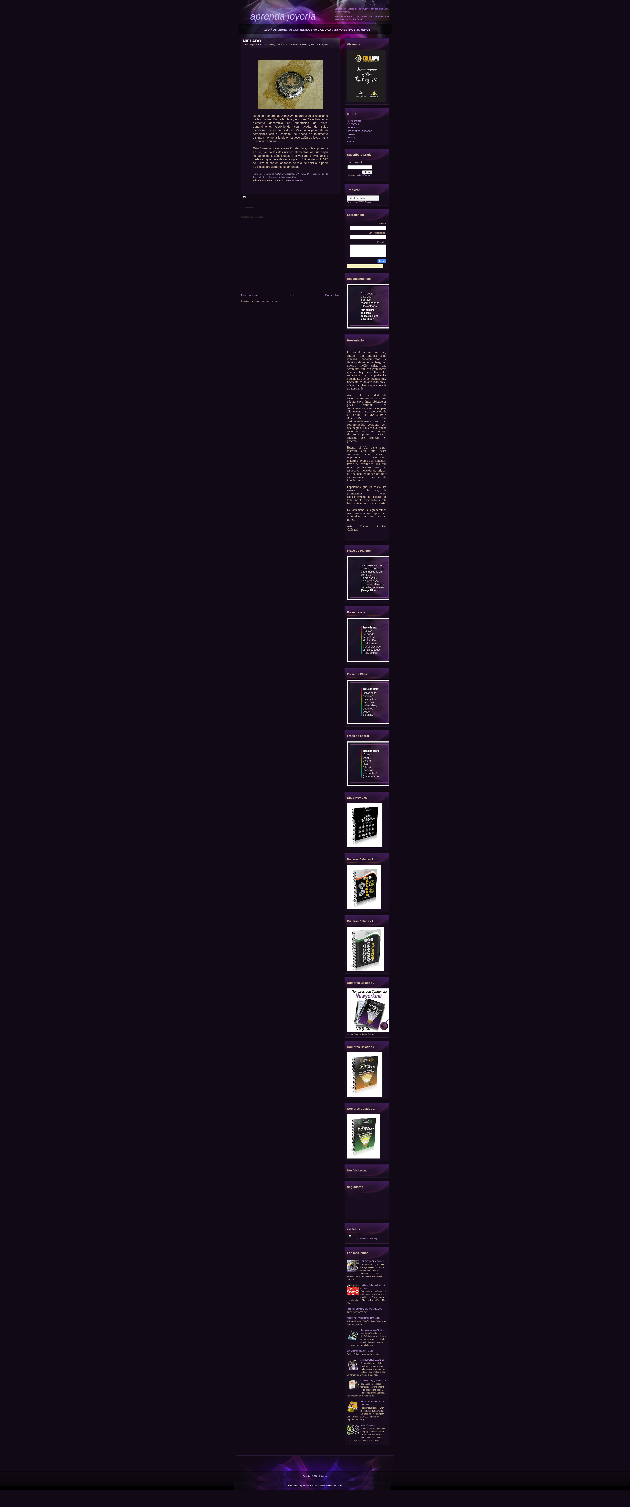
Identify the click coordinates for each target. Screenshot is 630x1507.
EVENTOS (351, 138)
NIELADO (252, 41)
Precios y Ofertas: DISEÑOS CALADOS (364, 1309)
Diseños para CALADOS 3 (372, 1330)
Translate (369, 202)
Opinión (305, 44)
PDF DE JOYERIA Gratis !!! (372, 1261)
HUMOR (351, 141)
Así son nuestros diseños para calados (364, 1318)
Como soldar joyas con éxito (373, 1381)
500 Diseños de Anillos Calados (361, 1351)
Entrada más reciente (250, 295)
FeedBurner (364, 175)
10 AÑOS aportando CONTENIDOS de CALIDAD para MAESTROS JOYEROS (317, 29)
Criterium (323, 1476)
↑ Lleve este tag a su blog (367, 1239)
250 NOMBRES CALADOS (372, 1360)
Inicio (292, 295)
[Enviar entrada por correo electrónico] (243, 197)
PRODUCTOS (353, 128)
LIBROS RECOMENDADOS (359, 131)
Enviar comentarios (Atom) (265, 301)
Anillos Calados (367, 1425)
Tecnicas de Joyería (319, 44)
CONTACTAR (353, 124)
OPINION (351, 134)
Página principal (354, 121)
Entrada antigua (332, 295)
